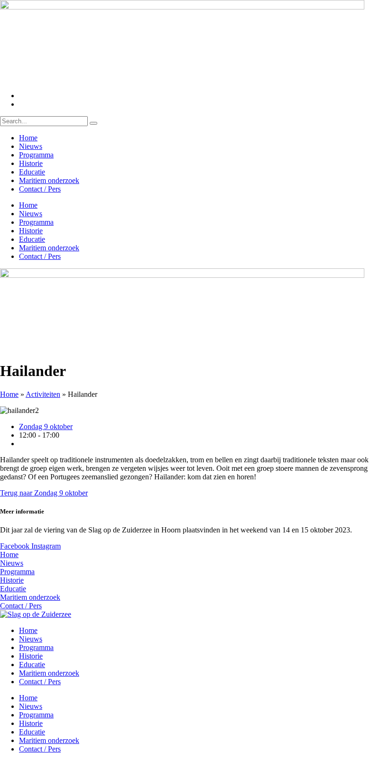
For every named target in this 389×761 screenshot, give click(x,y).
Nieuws (30, 146)
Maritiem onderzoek (49, 180)
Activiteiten (43, 394)
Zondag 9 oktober (46, 426)
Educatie (32, 172)
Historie (31, 163)
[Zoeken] (93, 123)
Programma (36, 155)
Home (28, 138)
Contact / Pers (40, 189)
